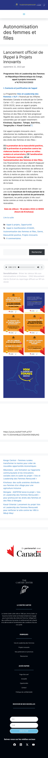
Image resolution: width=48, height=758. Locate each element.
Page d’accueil (24, 674)
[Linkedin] (21, 744)
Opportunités (24, 683)
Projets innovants (30, 235)
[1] (31, 125)
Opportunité (26, 225)
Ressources (24, 656)
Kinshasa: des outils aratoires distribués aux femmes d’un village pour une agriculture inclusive (21, 485)
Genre (40, 231)
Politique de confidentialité (24, 692)
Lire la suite (8, 217)
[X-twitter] (27, 744)
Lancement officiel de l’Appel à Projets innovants (23, 57)
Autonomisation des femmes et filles (19, 231)
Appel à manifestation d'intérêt (20, 228)
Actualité (24, 679)
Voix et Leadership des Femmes (24, 643)
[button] (24, 14)
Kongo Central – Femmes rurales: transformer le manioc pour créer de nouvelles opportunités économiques (19, 463)
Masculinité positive (12, 235)
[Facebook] (14, 744)
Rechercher (37, 252)
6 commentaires (13, 238)
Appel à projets (13, 225)
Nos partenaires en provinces (24, 652)
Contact (24, 687)
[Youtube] (33, 744)
